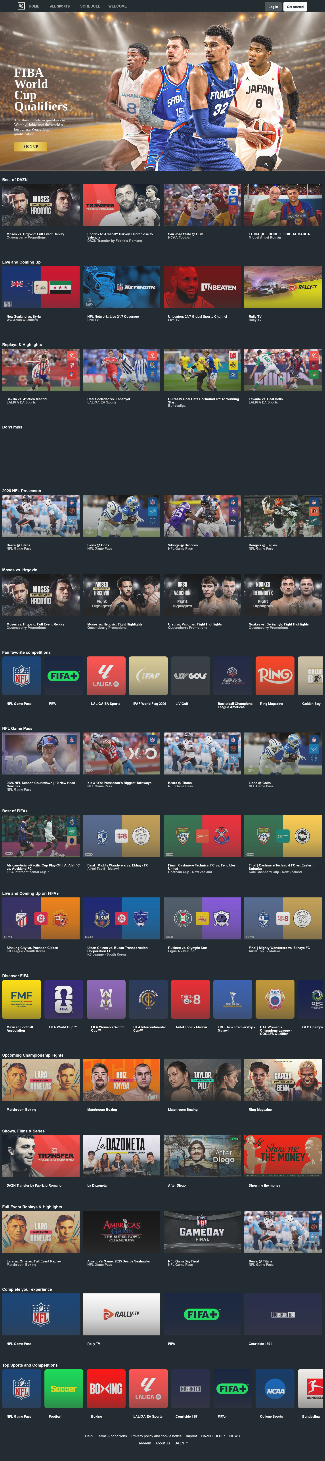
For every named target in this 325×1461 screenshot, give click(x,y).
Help (89, 1435)
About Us (162, 1443)
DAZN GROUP (213, 1435)
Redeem (144, 1443)
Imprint (191, 1435)
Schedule (90, 6)
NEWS (234, 1435)
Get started (295, 6)
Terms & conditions (112, 1435)
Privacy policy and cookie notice (156, 1435)
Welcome (117, 6)
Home (34, 6)
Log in (273, 6)
